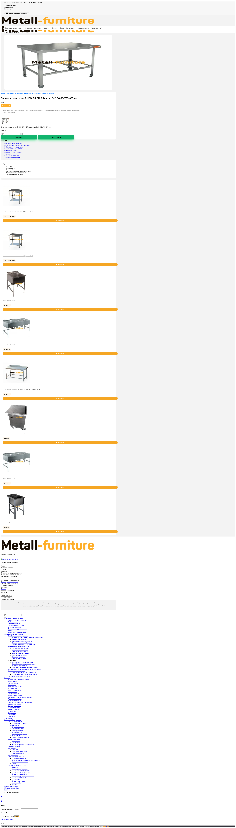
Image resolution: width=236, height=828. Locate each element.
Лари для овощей (14, 746)
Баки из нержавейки (15, 721)
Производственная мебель (13, 28)
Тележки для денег (18, 657)
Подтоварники (13, 755)
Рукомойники (16, 735)
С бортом (15, 767)
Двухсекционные (18, 728)
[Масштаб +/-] (3, 823)
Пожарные (11, 714)
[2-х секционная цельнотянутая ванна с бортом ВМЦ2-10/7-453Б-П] (16, 386)
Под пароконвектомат (19, 751)
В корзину (19, 137)
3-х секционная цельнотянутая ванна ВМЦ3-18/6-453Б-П (18, 211)
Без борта (15, 784)
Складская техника (83, 28)
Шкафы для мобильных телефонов (20, 702)
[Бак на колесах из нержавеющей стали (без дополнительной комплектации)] (16, 430)
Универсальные (13, 709)
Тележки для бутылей (19, 655)
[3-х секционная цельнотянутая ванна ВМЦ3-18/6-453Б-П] (16, 208)
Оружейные (12, 713)
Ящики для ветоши (14, 706)
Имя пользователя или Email (11, 809)
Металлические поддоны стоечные (24, 672)
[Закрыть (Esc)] (1, 823)
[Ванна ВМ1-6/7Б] (16, 519)
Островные (16, 742)
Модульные (12, 711)
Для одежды (12, 681)
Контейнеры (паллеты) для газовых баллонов (27, 637)
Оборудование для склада (33, 28)
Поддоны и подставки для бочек (19, 676)
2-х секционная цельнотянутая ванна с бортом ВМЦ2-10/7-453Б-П (21, 389)
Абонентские (12, 688)
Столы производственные (32, 93)
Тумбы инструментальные (17, 632)
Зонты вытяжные (14, 739)
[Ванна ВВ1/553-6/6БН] (16, 297)
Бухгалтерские (13, 683)
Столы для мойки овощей (20, 770)
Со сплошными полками (20, 762)
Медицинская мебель (97, 28)
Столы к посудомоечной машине (23, 776)
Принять (106, 826)
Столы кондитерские (19, 781)
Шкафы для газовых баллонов (22, 641)
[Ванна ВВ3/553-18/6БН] (16, 475)
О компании (8, 7)
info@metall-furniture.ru (8, 599)
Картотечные (12, 692)
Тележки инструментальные (17, 629)
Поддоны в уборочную (19, 734)
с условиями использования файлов (85, 826)
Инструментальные (14, 690)
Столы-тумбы (16, 783)
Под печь (15, 749)
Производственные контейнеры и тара (25, 667)
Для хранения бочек (15, 695)
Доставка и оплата (10, 5)
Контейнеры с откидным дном (22, 662)
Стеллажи (55, 28)
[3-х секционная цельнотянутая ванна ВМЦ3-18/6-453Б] (16, 252)
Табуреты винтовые (14, 627)
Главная (3, 93)
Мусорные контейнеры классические (17, 145)
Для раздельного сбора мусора (18, 679)
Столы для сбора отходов (21, 772)
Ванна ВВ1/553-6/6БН (9, 300)
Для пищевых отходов (19, 723)
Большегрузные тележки (20, 653)
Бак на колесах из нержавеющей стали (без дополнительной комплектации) (23, 433)
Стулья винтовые (14, 623)
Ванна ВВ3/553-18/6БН (9, 478)
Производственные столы (17, 765)
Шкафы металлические (12, 156)
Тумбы (10, 630)
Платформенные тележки (20, 648)
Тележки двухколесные (20, 651)
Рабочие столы (13, 622)
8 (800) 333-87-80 (14, 32)
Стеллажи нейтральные (16, 756)
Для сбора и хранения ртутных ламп (20, 697)
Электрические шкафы (12, 157)
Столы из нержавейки (47, 93)
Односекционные (18, 727)
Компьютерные (13, 693)
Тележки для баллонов (19, 639)
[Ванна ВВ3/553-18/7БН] (16, 341)
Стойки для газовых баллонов (22, 643)
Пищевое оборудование (67, 28)
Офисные (11, 716)
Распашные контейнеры (20, 665)
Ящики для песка (14, 707)
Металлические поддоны (16, 671)
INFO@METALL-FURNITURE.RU (18, 13)
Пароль (4, 813)
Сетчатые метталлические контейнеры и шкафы (24, 669)
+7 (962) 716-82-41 (7, 597)
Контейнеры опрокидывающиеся (23, 664)
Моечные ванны (13, 725)
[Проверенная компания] (9, 559)
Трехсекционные (17, 730)
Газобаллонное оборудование (18, 636)
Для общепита (17, 732)
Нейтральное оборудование (14, 93)
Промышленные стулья (16, 625)
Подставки (11, 748)
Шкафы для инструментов (17, 620)
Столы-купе (16, 779)
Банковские (12, 685)
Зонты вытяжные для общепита (23, 744)
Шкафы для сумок (14, 704)
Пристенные (16, 741)
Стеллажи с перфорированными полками (26, 760)
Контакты (7, 9)
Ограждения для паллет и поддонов (24, 674)
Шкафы (46, 28)
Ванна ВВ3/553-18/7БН (9, 344)
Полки (14, 763)
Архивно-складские (14, 686)
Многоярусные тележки (20, 650)
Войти (16, 816)
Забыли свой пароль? (8, 819)
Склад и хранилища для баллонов (23, 644)
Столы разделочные (19, 777)
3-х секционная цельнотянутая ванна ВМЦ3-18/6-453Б (18, 256)
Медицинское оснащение (13, 143)
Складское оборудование (13, 152)
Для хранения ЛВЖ (14, 699)
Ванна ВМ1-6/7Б (7, 523)
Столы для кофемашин (19, 769)
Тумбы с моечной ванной (20, 737)
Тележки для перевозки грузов (18, 646)
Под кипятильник (18, 753)
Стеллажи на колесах (19, 758)
